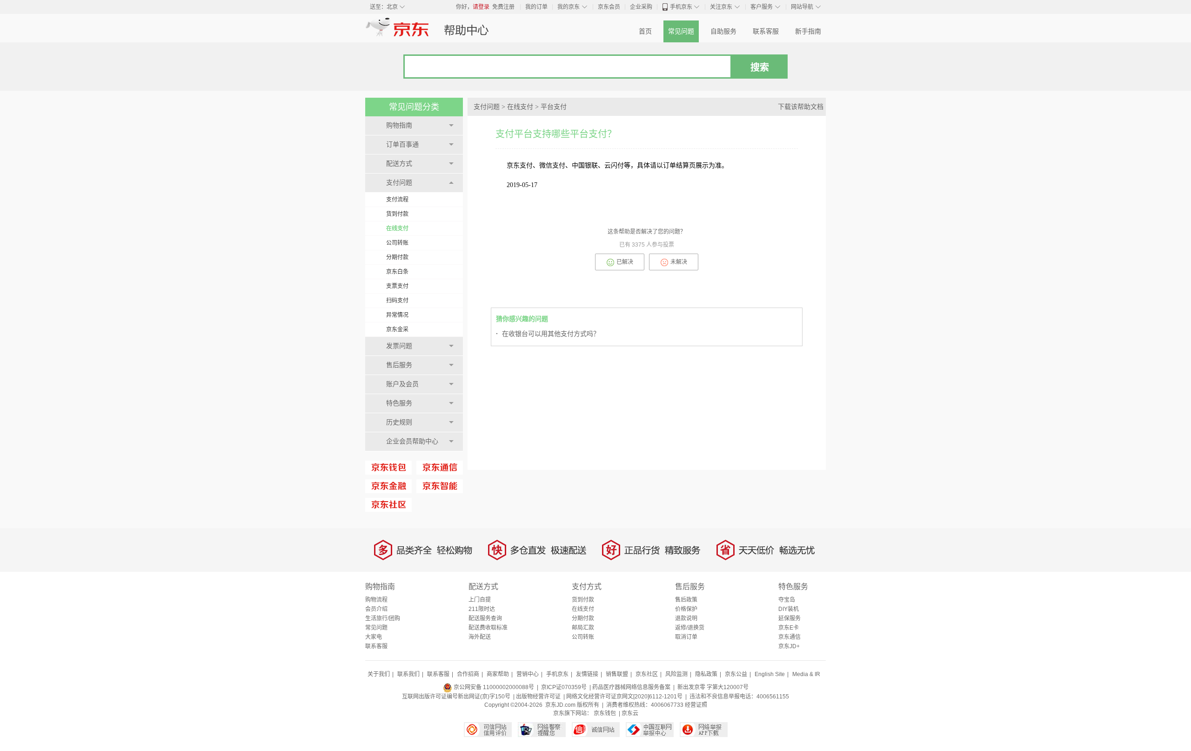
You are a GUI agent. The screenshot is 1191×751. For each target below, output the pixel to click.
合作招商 (468, 674)
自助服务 (723, 31)
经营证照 (696, 705)
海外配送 (479, 637)
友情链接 (587, 674)
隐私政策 (706, 674)
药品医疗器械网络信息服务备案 (631, 687)
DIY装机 (788, 609)
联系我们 (408, 674)
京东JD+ (789, 646)
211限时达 (481, 609)
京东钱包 (605, 713)
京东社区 (647, 674)
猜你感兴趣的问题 (522, 318)
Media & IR (806, 674)
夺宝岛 (786, 600)
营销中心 (527, 674)
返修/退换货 (689, 627)
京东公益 (736, 674)
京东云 (630, 713)
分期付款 (397, 257)
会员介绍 (376, 609)
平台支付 (554, 106)
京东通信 (789, 637)
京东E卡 (788, 627)
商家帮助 (498, 674)
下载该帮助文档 (800, 106)
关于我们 (379, 674)
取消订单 (686, 637)
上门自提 (479, 600)
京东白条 (397, 271)
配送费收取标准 (488, 627)
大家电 (373, 637)
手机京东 (681, 7)
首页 (645, 31)
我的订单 (536, 7)
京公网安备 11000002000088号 (493, 687)
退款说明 (686, 618)
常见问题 (681, 31)
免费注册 (503, 7)
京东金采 (397, 329)
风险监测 (676, 674)
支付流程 (397, 199)
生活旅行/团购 (382, 618)
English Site (770, 674)
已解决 (624, 262)
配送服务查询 (485, 618)
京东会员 (609, 7)
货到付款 (397, 214)
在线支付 (397, 228)
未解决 (678, 262)
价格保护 (686, 609)
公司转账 (397, 243)
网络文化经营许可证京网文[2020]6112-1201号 (624, 696)
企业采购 (641, 7)
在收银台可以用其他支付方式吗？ (548, 333)
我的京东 (568, 7)
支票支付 (397, 286)
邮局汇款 (583, 627)
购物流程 (376, 600)
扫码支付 (397, 300)
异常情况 (397, 315)
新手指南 (808, 31)
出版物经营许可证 (538, 696)
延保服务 (789, 618)
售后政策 (686, 600)
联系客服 (766, 31)
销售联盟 (617, 674)
